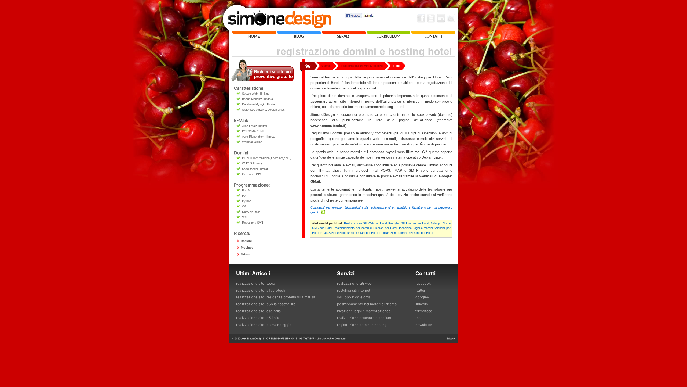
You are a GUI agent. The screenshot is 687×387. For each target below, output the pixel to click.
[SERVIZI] (344, 32)
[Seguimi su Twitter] (431, 18)
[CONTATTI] (433, 32)
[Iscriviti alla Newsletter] (451, 18)
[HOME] (254, 32)
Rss (418, 318)
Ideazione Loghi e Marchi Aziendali (364, 311)
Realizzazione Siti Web (354, 283)
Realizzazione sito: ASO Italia (258, 311)
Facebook (423, 283)
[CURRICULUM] (388, 32)
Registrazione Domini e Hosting (362, 325)
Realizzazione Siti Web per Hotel (365, 223)
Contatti (425, 273)
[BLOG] (299, 32)
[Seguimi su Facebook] (421, 18)
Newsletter (423, 325)
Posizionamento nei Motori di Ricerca (367, 304)
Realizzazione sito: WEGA (255, 283)
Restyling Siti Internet (353, 290)
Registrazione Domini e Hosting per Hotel (406, 232)
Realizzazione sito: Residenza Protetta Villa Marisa (275, 297)
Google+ (422, 297)
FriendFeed (423, 311)
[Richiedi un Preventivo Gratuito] (262, 80)
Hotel (396, 65)
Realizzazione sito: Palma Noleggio (263, 325)
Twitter (420, 290)
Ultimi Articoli (253, 273)
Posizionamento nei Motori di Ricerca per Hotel (365, 228)
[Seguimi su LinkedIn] (441, 18)
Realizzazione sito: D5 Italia (257, 318)
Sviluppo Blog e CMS (353, 297)
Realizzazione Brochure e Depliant (364, 318)
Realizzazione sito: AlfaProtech (260, 290)
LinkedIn (421, 304)
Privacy (451, 338)
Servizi (326, 65)
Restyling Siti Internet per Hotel (408, 223)
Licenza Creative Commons (331, 338)
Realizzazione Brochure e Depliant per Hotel (349, 232)
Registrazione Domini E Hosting (362, 65)
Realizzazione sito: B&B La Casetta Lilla (265, 304)
